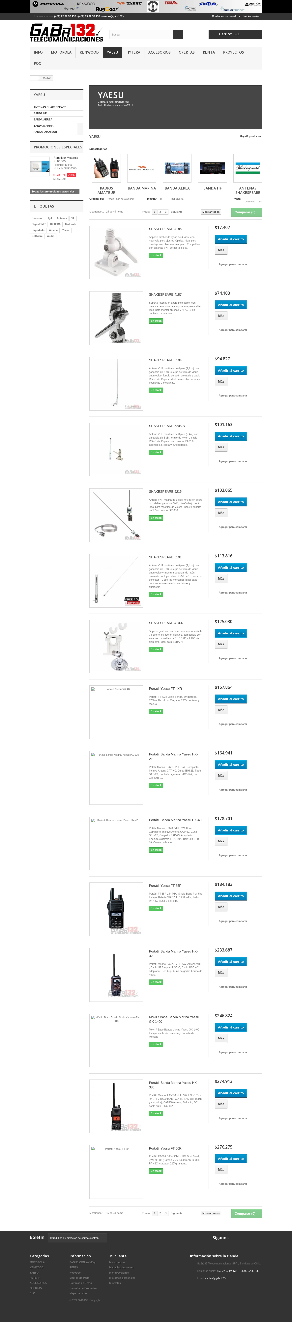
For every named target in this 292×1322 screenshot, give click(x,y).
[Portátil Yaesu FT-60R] (116, 1172)
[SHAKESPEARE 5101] (116, 581)
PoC (37, 63)
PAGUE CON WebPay (83, 1262)
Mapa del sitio (78, 1293)
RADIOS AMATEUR (45, 131)
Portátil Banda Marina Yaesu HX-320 (173, 954)
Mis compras (117, 1262)
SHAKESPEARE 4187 (165, 294)
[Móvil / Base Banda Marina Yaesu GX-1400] (116, 1040)
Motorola (70, 224)
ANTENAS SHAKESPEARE (50, 107)
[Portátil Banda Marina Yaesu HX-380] (116, 1106)
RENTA (209, 52)
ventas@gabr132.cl (216, 1278)
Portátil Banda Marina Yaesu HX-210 (173, 756)
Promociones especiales (58, 147)
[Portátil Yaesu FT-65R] (116, 909)
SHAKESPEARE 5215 (165, 492)
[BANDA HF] (212, 168)
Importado (38, 230)
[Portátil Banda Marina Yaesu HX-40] (116, 843)
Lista (260, 201)
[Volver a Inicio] (34, 78)
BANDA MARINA (43, 125)
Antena (53, 230)
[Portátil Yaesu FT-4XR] (116, 712)
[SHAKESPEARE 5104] (116, 384)
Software (37, 236)
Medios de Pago (79, 1277)
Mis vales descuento (121, 1267)
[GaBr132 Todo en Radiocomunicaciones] (146, 6)
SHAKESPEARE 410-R (166, 623)
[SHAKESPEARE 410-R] (116, 646)
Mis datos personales (122, 1277)
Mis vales (115, 1283)
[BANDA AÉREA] (177, 168)
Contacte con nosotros (226, 16)
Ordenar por (96, 198)
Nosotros (75, 1272)
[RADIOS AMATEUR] (106, 168)
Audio (50, 236)
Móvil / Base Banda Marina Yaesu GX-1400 (174, 1019)
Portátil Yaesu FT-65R (165, 886)
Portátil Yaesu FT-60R (165, 1148)
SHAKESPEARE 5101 (165, 557)
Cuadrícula (250, 201)
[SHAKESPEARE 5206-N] (116, 449)
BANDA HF (40, 113)
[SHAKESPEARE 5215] (116, 515)
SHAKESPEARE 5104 (165, 360)
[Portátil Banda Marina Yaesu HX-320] (116, 975)
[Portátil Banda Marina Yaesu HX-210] (116, 778)
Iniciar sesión (252, 16)
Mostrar (152, 198)
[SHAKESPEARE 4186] (116, 252)
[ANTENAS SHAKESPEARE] (247, 168)
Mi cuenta (118, 1256)
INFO (38, 52)
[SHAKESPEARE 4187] (116, 318)
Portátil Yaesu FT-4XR (165, 689)
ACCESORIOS (159, 52)
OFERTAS (187, 52)
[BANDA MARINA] (141, 168)
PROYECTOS (233, 52)
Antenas (62, 218)
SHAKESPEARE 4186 (165, 229)
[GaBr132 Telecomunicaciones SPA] (66, 32)
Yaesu (66, 230)
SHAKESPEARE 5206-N (167, 426)
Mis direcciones (119, 1272)
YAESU (112, 52)
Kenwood (37, 218)
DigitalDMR (38, 224)
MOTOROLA (61, 52)
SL (73, 218)
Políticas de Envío (81, 1283)
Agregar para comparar (233, 264)
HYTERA (133, 52)
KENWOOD (89, 52)
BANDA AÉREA (43, 119)
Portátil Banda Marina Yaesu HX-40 (175, 820)
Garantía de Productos (83, 1288)
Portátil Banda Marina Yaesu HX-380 (173, 1085)
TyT (50, 218)
